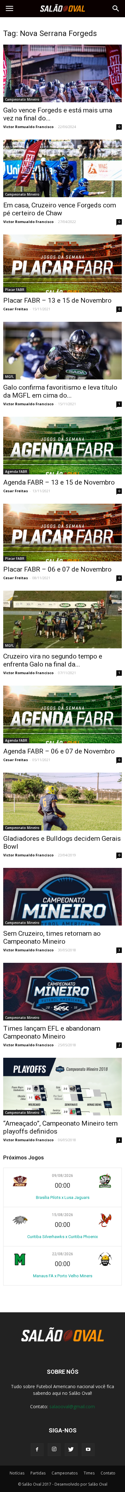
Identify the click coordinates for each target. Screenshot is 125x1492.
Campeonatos (65, 1473)
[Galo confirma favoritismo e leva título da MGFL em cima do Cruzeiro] (62, 350)
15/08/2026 (62, 1215)
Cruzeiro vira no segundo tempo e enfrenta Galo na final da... (52, 660)
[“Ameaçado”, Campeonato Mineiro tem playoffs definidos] (62, 1086)
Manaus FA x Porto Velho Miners (62, 1275)
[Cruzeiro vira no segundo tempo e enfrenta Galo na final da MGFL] (62, 619)
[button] (116, 8)
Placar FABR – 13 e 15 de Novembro (57, 300)
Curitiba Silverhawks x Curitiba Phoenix (62, 1236)
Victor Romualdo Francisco (28, 126)
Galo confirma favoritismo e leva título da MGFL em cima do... (60, 391)
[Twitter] (71, 1449)
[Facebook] (37, 1449)
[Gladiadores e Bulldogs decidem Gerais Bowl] (62, 801)
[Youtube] (88, 1449)
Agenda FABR (16, 471)
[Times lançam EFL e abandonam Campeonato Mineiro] (62, 991)
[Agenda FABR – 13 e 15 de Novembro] (62, 445)
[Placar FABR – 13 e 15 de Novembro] (62, 263)
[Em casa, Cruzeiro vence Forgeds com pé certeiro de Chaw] (62, 168)
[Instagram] (54, 1449)
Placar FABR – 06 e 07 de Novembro (57, 569)
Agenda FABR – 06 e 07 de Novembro (59, 751)
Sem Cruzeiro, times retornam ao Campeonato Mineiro (52, 937)
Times (89, 1473)
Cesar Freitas (15, 308)
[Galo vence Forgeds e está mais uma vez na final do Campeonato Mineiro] (62, 73)
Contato (108, 1473)
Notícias (17, 1473)
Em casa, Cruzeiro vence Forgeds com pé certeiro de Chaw (59, 209)
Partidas (38, 1473)
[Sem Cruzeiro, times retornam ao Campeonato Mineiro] (62, 897)
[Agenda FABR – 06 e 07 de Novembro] (62, 714)
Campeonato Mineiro (22, 99)
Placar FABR (14, 289)
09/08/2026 (62, 1175)
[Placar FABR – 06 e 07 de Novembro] (62, 532)
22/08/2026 (62, 1254)
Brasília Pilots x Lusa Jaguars (62, 1197)
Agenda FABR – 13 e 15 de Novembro (59, 482)
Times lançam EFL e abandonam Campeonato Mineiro (51, 1032)
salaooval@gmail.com (72, 1406)
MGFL (9, 376)
